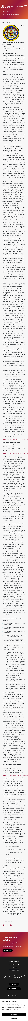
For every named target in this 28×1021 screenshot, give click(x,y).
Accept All (14, 1014)
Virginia (19, 978)
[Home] (7, 6)
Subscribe (6, 950)
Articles (9, 11)
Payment (13, 984)
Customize (14, 1018)
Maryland (22, 976)
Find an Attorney (13, 988)
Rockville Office (14, 968)
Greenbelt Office (14, 961)
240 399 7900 (15, 971)
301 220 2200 (15, 964)
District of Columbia (10, 978)
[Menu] (25, 6)
